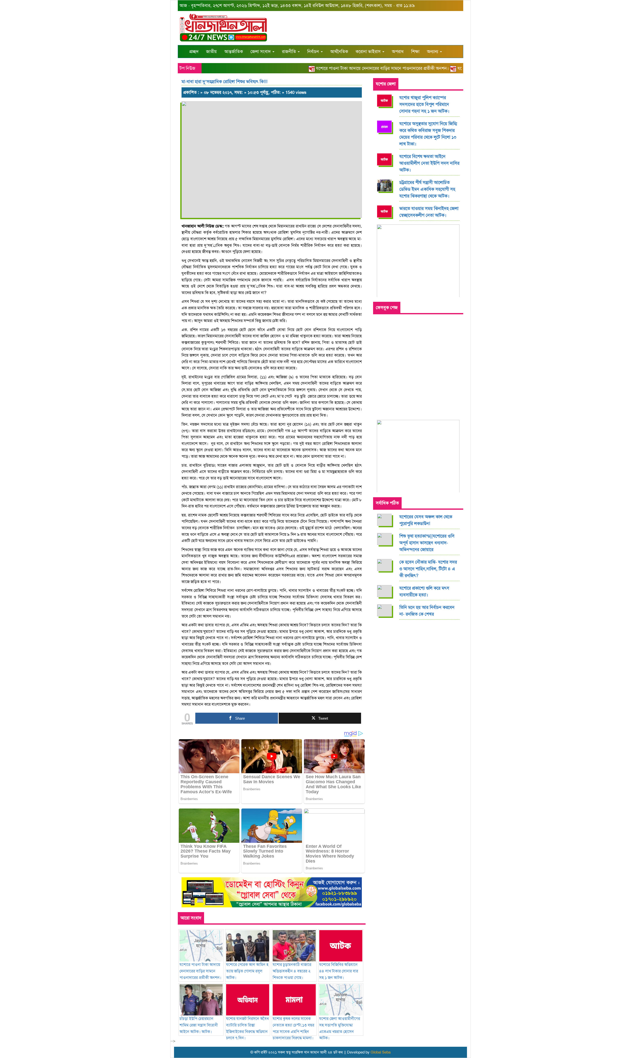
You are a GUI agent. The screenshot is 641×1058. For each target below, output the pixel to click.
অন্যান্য (433, 52)
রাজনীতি (289, 52)
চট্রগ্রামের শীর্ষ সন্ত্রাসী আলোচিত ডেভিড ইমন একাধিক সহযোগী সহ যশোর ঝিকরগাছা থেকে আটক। (427, 189)
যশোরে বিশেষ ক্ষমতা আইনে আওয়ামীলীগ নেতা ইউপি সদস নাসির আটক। (429, 163)
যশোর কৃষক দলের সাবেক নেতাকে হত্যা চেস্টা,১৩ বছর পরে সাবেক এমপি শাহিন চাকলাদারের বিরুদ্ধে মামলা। (293, 1028)
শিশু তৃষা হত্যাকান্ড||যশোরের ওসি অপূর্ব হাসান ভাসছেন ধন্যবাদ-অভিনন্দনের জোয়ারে (426, 543)
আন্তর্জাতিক (233, 52)
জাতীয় (211, 52)
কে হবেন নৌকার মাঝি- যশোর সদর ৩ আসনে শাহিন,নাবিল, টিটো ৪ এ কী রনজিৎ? (428, 569)
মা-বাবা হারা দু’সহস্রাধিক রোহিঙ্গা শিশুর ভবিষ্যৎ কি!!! (224, 82)
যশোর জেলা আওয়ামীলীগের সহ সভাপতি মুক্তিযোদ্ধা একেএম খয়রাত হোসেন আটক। (339, 1028)
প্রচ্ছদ (194, 52)
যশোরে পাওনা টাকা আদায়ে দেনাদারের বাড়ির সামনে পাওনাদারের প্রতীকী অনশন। (366, 68)
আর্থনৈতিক (339, 52)
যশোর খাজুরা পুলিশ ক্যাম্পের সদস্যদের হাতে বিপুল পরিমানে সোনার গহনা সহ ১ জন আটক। (424, 104)
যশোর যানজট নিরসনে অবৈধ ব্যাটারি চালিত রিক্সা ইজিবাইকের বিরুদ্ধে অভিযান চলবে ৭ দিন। (247, 1028)
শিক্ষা (415, 52)
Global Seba (381, 1052)
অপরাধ (398, 52)
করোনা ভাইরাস (369, 52)
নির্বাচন (313, 52)
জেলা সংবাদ (261, 52)
